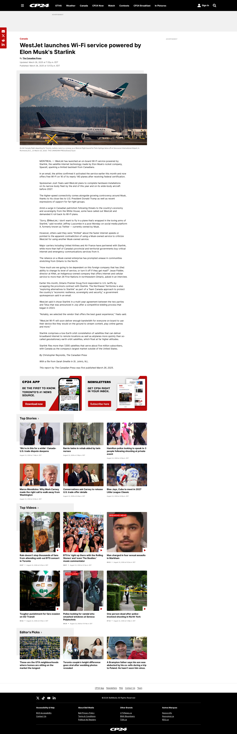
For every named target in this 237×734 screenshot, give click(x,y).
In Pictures (160, 5)
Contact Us (130, 688)
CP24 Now (98, 5)
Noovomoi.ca (168, 716)
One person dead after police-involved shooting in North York (124, 615)
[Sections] (22, 5)
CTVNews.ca (126, 713)
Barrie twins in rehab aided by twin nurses (81, 449)
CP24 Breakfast (142, 5)
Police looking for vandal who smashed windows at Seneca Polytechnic (78, 616)
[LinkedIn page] (54, 697)
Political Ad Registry (87, 719)
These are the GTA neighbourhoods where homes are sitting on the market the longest (39, 665)
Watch (111, 5)
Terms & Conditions (86, 716)
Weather (70, 5)
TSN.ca (123, 719)
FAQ (121, 688)
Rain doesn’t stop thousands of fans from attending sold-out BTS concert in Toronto (39, 558)
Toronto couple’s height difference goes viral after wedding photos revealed (82, 665)
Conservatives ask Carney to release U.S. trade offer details (83, 490)
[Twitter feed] (38, 697)
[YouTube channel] (48, 697)
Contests (124, 5)
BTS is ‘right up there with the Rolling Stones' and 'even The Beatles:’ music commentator (83, 558)
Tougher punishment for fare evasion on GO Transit (40, 615)
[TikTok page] (43, 697)
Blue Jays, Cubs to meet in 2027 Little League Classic (124, 490)
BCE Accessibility (44, 713)
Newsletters (111, 688)
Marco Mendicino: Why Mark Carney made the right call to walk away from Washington (40, 492)
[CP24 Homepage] (39, 5)
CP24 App (99, 688)
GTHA (58, 5)
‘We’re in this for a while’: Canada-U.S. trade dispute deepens (38, 449)
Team (139, 688)
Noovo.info (167, 713)
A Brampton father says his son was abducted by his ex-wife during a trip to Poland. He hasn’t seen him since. (126, 665)
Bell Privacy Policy (86, 713)
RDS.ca (165, 719)
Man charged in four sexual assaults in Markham (126, 556)
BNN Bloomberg (127, 716)
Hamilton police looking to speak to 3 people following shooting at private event (126, 451)
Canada (84, 5)
